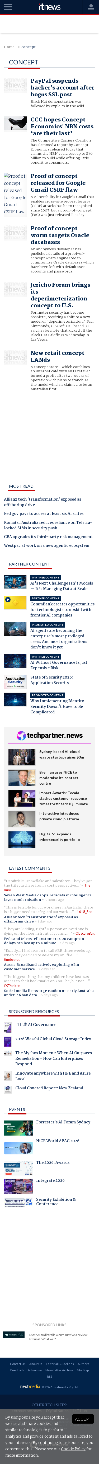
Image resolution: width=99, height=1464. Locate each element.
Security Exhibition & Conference (56, 1203)
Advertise (35, 1370)
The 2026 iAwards (52, 1163)
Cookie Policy (73, 1449)
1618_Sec (84, 912)
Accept (83, 1418)
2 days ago (47, 969)
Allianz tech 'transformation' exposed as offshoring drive (42, 502)
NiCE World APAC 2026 (57, 1141)
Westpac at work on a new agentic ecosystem (46, 546)
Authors (83, 1364)
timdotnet (12, 959)
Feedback (17, 1370)
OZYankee (12, 985)
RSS (49, 1376)
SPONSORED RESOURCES (34, 1011)
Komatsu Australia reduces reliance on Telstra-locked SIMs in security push (48, 525)
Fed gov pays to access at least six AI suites (43, 514)
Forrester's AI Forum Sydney (63, 1123)
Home (9, 47)
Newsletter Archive (59, 1370)
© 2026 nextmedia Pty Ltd (60, 1387)
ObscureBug (85, 933)
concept (28, 47)
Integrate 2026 (50, 1181)
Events (17, 1109)
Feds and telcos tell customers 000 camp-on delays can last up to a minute (44, 941)
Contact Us (18, 1364)
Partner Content (29, 563)
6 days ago (49, 995)
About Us (35, 1364)
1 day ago (44, 921)
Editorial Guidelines (60, 1364)
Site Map (83, 1370)
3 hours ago (54, 900)
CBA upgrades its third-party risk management (48, 537)
